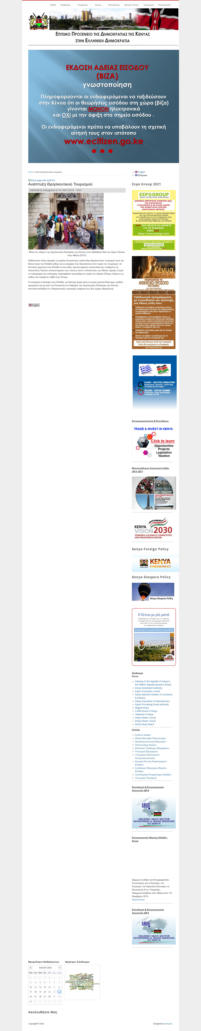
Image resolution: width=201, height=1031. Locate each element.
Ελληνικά (142, 175)
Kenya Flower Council (145, 717)
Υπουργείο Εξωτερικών (146, 751)
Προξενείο (64, 5)
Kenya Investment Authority (148, 688)
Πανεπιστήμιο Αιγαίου (145, 745)
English (35, 305)
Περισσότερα (138, 899)
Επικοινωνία (164, 5)
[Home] (103, 45)
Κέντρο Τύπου (132, 5)
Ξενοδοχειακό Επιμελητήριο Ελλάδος (153, 774)
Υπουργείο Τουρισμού (146, 778)
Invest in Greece (143, 735)
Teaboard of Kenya (144, 714)
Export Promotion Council (147, 691)
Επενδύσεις (114, 5)
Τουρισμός (148, 5)
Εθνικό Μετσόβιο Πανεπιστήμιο (150, 738)
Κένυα (97, 5)
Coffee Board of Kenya (146, 711)
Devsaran (168, 1024)
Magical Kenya (142, 708)
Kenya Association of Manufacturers (152, 701)
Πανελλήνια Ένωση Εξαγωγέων (150, 741)
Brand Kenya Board (144, 724)
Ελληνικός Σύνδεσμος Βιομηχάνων (152, 748)
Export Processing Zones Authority (152, 704)
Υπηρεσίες (81, 5)
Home (53, 5)
